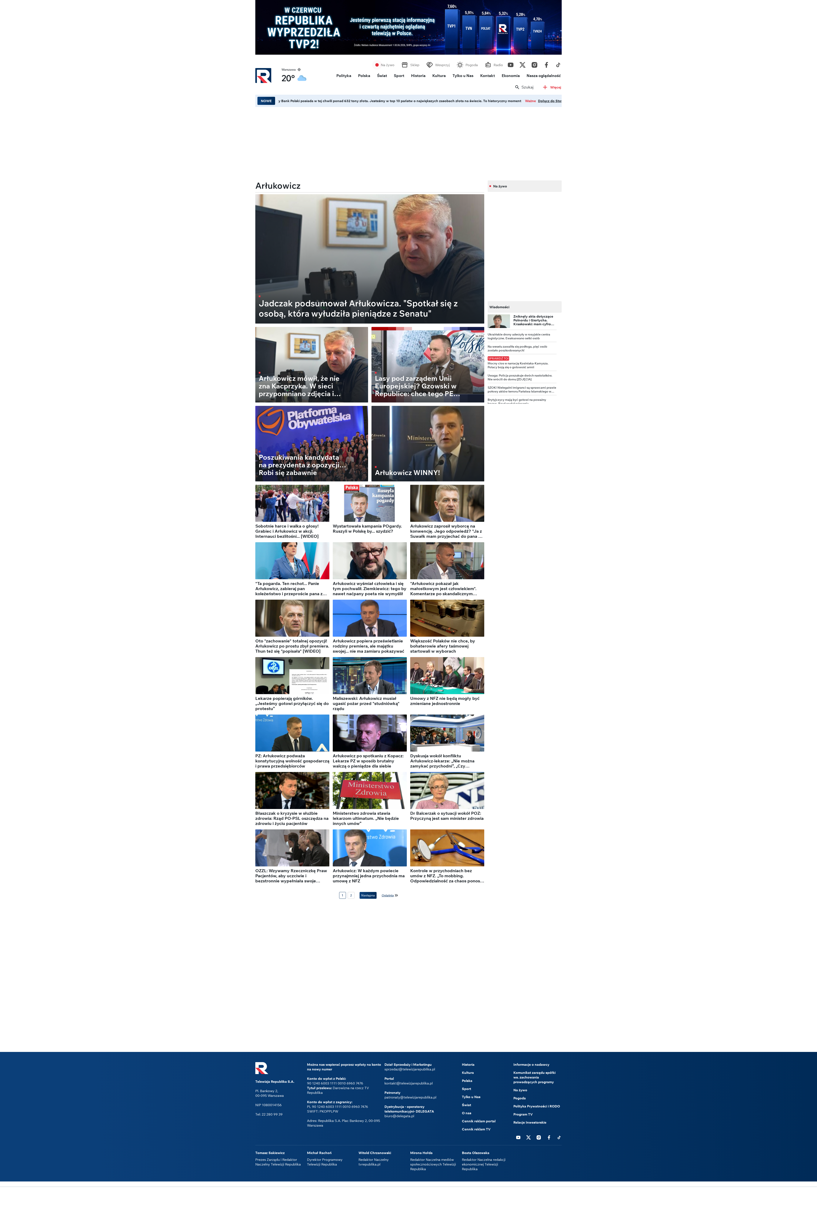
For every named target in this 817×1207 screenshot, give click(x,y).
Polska (364, 75)
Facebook (546, 64)
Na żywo (387, 65)
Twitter (522, 64)
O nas (466, 1113)
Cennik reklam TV (476, 1129)
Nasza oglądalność (544, 75)
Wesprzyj (442, 65)
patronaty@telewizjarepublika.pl (410, 1097)
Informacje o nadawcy (531, 1064)
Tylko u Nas (463, 75)
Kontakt (487, 75)
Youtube (510, 64)
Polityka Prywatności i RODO (536, 1106)
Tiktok (558, 64)
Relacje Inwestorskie (529, 1122)
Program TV (523, 1114)
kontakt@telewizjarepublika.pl (408, 1083)
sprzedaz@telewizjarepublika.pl (409, 1069)
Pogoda (472, 65)
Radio (498, 65)
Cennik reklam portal (479, 1121)
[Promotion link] (408, 27)
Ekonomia (511, 75)
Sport (399, 75)
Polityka (343, 75)
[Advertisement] (370, 142)
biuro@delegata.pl (399, 1116)
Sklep (414, 65)
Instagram (534, 64)
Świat (382, 75)
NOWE (266, 101)
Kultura (439, 75)
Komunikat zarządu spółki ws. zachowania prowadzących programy (534, 1077)
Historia (418, 75)
